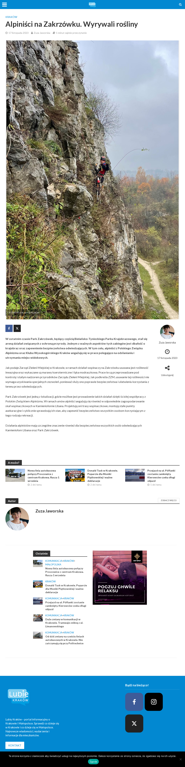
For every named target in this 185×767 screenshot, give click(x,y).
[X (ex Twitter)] (134, 723)
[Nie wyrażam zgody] (180, 759)
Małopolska (53, 564)
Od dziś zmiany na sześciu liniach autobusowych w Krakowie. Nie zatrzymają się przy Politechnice (64, 640)
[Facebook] (134, 702)
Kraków (11, 16)
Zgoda (93, 761)
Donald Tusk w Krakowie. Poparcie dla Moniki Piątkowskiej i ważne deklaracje (102, 475)
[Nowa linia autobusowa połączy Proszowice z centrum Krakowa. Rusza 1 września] (15, 475)
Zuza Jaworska (42, 32)
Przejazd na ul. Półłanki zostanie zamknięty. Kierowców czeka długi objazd (161, 475)
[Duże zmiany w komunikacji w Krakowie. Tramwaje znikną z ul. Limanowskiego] (38, 617)
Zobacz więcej (169, 500)
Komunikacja (53, 560)
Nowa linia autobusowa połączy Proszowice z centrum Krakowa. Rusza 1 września (43, 475)
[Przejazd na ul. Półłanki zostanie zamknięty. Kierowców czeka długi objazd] (135, 475)
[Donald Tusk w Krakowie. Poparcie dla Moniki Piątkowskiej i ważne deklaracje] (75, 475)
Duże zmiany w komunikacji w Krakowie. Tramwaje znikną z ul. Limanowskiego (64, 623)
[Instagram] (154, 702)
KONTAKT (14, 745)
